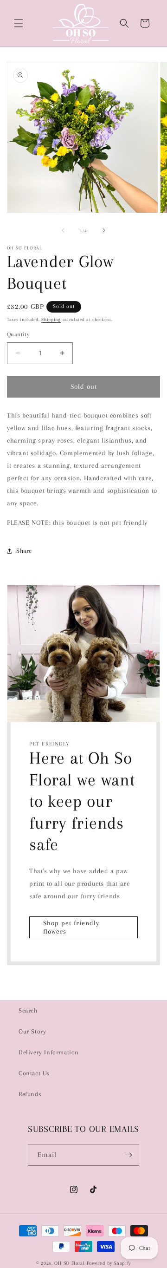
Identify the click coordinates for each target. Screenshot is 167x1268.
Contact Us (34, 1073)
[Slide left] (63, 230)
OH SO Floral (69, 1263)
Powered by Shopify (109, 1263)
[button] (18, 23)
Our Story (32, 1031)
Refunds (30, 1094)
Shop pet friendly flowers (71, 927)
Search (28, 1010)
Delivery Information (49, 1052)
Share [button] (24, 550)
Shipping (51, 319)
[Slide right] (104, 230)
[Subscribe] (128, 1155)
